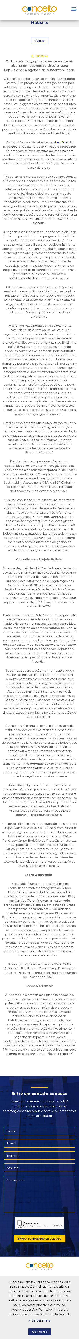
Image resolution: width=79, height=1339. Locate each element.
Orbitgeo (39, 10)
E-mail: (11, 1143)
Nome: (12, 1131)
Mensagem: (15, 1180)
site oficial (61, 142)
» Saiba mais (39, 1320)
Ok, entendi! (39, 1331)
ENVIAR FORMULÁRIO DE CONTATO (39, 1238)
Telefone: (13, 1155)
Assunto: (13, 1168)
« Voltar (39, 40)
